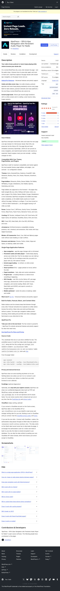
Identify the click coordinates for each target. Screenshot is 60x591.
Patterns (18, 559)
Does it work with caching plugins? (11, 506)
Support (56, 54)
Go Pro (12, 297)
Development (33, 54)
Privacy (4, 559)
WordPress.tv (35, 559)
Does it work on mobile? (9, 521)
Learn (32, 551)
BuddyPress (6, 572)
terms (35, 416)
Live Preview (53, 45)
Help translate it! (42, 11)
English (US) (55, 80)
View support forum (47, 145)
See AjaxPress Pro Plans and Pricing (13, 332)
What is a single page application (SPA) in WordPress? (17, 472)
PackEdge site (16, 399)
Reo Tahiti (8, 579)
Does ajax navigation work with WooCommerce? (16, 482)
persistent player (54, 87)
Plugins (18, 556)
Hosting (4, 556)
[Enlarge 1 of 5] (11, 448)
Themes (18, 553)
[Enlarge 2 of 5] (11, 456)
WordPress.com (7, 564)
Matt (4, 567)
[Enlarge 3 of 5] (23, 448)
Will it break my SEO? (8, 511)
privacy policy (27, 399)
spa (57, 93)
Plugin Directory (6, 7)
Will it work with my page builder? (11, 492)
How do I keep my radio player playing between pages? (18, 477)
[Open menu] (57, 2)
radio (53, 93)
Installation (22, 54)
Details (5, 54)
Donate (48, 556)
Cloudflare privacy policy (24, 416)
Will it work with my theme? (9, 487)
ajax (57, 84)
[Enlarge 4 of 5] (23, 454)
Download (44, 45)
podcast (56, 90)
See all (56, 126)
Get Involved (49, 551)
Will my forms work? (7, 496)
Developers (34, 556)
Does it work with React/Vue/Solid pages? (14, 516)
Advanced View (45, 98)
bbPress (5, 570)
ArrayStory (16, 48)
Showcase (19, 551)
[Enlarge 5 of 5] (36, 448)
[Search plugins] (18, 16)
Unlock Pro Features (8, 80)
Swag (47, 559)
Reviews (13, 54)
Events (47, 553)
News (3, 553)
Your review (44, 126)
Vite (27, 351)
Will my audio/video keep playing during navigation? (16, 501)
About (3, 551)
